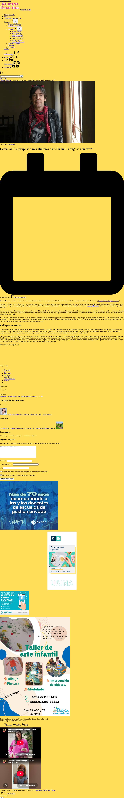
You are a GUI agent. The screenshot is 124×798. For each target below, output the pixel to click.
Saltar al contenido (5, 1)
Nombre (3, 461)
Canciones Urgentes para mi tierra (108, 301)
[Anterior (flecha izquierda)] (1, 797)
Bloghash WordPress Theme (45, 790)
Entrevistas (11, 144)
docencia (2, 396)
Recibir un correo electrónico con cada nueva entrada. (18, 475)
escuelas (26, 396)
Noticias (8, 80)
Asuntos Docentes (25, 10)
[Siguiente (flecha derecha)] (2, 797)
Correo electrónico (6, 464)
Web (1, 468)
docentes (8, 396)
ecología (13, 396)
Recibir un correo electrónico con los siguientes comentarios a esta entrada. (25, 471)
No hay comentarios (20, 297)
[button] (19, 76)
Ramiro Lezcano (38, 396)
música (31, 396)
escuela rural (20, 396)
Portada (2, 80)
